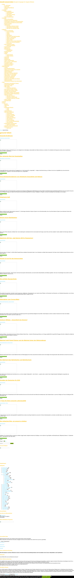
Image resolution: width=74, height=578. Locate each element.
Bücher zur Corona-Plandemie (13, 42)
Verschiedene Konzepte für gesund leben (13, 22)
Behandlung (9, 35)
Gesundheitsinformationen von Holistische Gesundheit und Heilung (21, 176)
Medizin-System (5, 496)
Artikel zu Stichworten (11, 37)
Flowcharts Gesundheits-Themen (11, 83)
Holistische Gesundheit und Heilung (12, 78)
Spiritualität (4, 504)
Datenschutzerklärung (9, 7)
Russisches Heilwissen (9, 77)
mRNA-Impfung (10, 55)
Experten (4, 471)
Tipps (3, 82)
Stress (3, 505)
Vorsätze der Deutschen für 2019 (10, 380)
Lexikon (6, 67)
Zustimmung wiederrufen (46, 577)
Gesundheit (4, 489)
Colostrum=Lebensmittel (12, 97)
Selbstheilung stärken (9, 70)
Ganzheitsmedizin (3, 342)
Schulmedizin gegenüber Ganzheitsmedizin (13, 21)
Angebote (4, 10)
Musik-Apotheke (10, 116)
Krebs (8, 109)
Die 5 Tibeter (9, 15)
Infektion (6, 52)
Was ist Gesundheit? (8, 19)
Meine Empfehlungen (9, 16)
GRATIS (4, 101)
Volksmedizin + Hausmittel (10, 75)
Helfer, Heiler (4, 493)
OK (43, 576)
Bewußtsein (2, 158)
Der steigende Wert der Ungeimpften (11, 156)
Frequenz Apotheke (11, 115)
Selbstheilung (4, 503)
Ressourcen (9, 43)
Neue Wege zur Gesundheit (10, 74)
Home (3, 4)
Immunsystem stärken (9, 84)
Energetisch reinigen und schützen (11, 92)
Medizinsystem (5, 497)
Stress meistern (7, 99)
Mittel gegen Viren (8, 85)
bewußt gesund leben (6, 2)
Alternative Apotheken (9, 112)
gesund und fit (5, 486)
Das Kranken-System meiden (10, 89)
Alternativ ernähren (11, 96)
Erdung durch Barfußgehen (8, 217)
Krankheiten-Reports (8, 107)
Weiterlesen (48, 576)
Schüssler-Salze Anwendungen (11, 125)
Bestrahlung (6, 475)
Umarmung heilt (5, 197)
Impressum (6, 6)
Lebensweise (7, 24)
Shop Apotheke (10, 122)
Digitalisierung (7, 478)
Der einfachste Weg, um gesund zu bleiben (13, 421)
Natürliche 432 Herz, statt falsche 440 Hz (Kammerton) (16, 238)
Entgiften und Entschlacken (10, 91)
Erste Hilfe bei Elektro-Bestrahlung (11, 93)
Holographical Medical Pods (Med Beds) (13, 81)
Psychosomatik (7, 46)
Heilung (3, 492)
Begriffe (6, 104)
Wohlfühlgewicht (10, 12)
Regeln (3, 501)
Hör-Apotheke (10, 118)
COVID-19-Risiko (10, 31)
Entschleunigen (7, 100)
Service (3, 102)
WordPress (7, 574)
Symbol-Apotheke (10, 114)
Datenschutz (2, 546)
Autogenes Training (11, 14)
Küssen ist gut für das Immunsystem (11, 258)
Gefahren (4, 29)
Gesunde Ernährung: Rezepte (13, 98)
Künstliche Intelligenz (8, 63)
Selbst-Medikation (8, 71)
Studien (8, 34)
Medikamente (7, 59)
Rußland (4, 502)
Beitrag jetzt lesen (3, 152)
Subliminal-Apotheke (11, 117)
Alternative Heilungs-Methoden (11, 73)
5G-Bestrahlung (7, 51)
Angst (8, 108)
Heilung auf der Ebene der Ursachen (12, 69)
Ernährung (2, 138)
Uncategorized (5, 507)
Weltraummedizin (8, 79)
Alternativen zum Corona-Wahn (9, 299)
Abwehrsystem (5, 467)
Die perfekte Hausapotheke (8, 279)
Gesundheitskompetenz (9, 68)
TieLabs (16, 574)
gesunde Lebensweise (6, 487)
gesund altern (4, 484)
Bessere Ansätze (8, 23)
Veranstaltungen (5, 508)
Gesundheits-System (6, 490)
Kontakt (6, 8)
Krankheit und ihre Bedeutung (10, 20)
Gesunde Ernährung (6, 135)
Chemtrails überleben (11, 87)
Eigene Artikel (9, 39)
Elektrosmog (7, 47)
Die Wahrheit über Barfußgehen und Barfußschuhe (15, 360)
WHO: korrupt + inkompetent (10, 61)
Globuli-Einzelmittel (11, 124)
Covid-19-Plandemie (8, 30)
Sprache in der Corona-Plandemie (14, 40)
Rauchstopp (9, 13)
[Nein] (51, 576)
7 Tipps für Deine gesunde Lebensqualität (13, 400)
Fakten (8, 32)
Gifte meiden (7, 86)
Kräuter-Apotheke (10, 120)
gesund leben (7, 138)
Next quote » (2, 542)
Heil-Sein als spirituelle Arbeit (13, 28)
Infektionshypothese (11, 45)
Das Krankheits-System (9, 44)
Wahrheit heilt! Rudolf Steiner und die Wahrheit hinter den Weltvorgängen (23, 340)
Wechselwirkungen (8, 65)
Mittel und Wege (5, 498)
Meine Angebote (7, 11)
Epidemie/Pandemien (4, 301)
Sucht (5, 483)
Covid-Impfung (10, 54)
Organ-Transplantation (9, 60)
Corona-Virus (6, 477)
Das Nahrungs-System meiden (11, 90)
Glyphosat (6, 58)
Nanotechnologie (7, 482)
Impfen (5, 53)
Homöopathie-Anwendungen (10, 123)
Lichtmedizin (9, 113)
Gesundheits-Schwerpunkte (12, 27)
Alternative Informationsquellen (13, 36)
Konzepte (4, 18)
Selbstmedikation (8, 110)
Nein (45, 576)
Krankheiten (4, 495)
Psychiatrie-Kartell (8, 62)
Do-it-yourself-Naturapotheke (13, 121)
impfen (5, 480)
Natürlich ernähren (8, 94)
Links (5, 106)
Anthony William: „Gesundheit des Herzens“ (14, 320)
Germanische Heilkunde (9, 76)
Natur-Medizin (5, 499)
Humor (3, 494)
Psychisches (4, 500)
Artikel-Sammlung (10, 38)
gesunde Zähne (5, 488)
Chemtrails (6, 57)
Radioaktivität (9, 50)
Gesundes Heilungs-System (13, 26)
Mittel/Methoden (5, 66)
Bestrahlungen (7, 49)
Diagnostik (6, 105)
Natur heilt (9, 128)
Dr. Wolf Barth (7, 5)
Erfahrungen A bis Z (8, 126)
